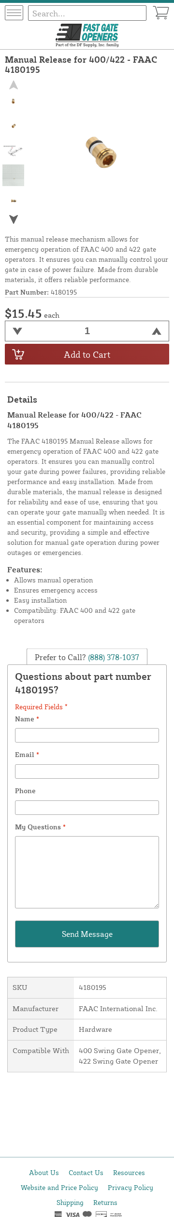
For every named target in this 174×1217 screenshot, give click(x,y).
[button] (13, 219)
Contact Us (86, 1172)
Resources (129, 1172)
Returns (105, 1202)
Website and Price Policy (59, 1187)
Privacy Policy (130, 1187)
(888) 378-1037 (112, 657)
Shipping (70, 1202)
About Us (44, 1172)
